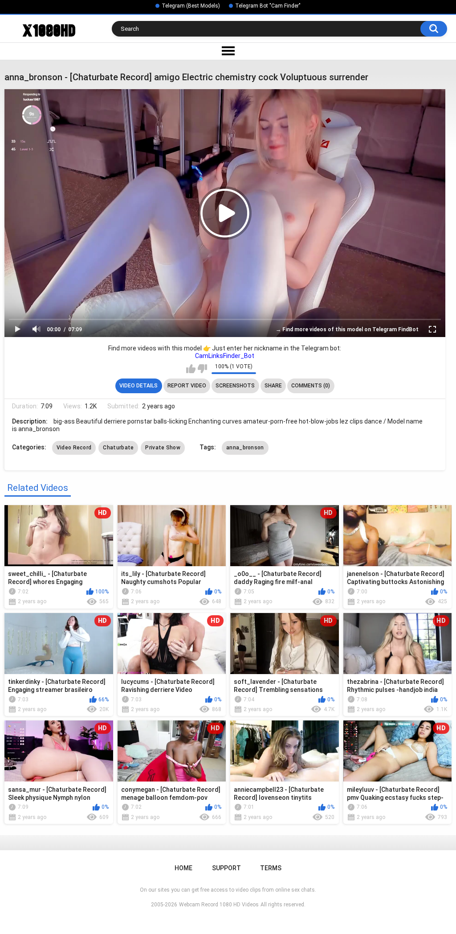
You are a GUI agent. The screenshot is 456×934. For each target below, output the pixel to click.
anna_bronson (245, 447)
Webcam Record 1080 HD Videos (219, 904)
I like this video (190, 368)
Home (183, 868)
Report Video (186, 386)
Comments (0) (310, 386)
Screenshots (235, 386)
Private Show (162, 447)
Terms (270, 868)
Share (273, 386)
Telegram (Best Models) (191, 6)
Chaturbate (118, 447)
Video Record (74, 447)
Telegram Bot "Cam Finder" (268, 6)
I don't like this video (202, 368)
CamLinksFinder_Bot (224, 355)
